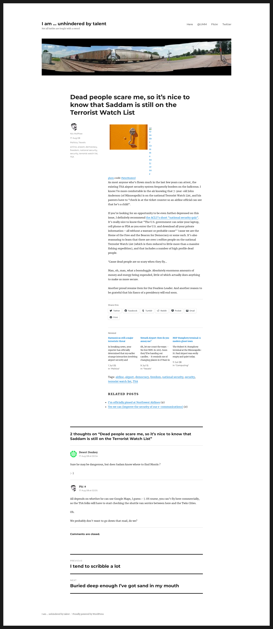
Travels (82, 142)
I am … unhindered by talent (74, 23)
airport (129, 377)
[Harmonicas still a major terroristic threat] (124, 353)
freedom (155, 377)
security (190, 377)
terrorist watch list (119, 381)
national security (172, 377)
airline (120, 377)
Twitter (226, 24)
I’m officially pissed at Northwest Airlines (134, 402)
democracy (142, 377)
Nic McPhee (76, 133)
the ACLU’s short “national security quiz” (172, 217)
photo (111, 178)
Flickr (214, 24)
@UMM (202, 24)
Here (190, 24)
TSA (135, 381)
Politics (74, 142)
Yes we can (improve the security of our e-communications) (145, 406)
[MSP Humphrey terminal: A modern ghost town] (189, 351)
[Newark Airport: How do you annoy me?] (156, 353)
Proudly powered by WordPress (88, 614)
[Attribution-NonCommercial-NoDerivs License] (155, 151)
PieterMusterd (128, 178)
